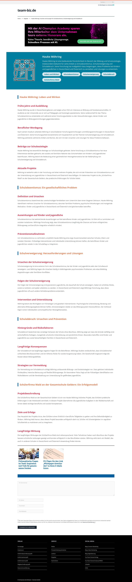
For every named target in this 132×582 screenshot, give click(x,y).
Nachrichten (54, 561)
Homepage (21, 546)
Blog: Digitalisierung (90, 553)
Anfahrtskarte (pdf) (23, 561)
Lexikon (53, 553)
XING (86, 568)
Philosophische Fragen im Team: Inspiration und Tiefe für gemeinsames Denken (28, 464)
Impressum (21, 550)
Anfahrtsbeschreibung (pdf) (25, 553)
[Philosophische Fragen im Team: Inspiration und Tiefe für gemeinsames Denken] (28, 453)
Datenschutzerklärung (88, 522)
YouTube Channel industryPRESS (94, 561)
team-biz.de (27, 10)
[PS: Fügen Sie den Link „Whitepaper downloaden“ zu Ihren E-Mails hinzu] (53, 453)
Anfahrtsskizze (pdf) (23, 557)
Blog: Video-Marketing (91, 550)
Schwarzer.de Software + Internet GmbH (29, 580)
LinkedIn (87, 564)
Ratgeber (53, 557)
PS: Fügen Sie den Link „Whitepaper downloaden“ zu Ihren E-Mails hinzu (53, 464)
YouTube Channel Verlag (91, 557)
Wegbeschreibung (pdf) (24, 564)
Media (53, 546)
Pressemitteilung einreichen (58, 550)
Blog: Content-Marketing (91, 546)
